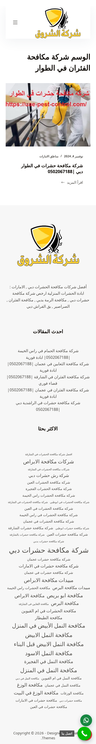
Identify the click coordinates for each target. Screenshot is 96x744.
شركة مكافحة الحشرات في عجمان (48, 521)
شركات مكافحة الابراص (48, 461)
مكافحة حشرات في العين (48, 706)
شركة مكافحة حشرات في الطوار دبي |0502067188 (52, 168)
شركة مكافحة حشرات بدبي (48, 541)
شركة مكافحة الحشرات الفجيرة (49, 488)
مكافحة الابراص (30, 595)
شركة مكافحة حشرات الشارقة (30, 528)
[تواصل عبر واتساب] (86, 720)
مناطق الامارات (48, 156)
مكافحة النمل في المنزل (48, 670)
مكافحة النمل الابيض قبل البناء (49, 644)
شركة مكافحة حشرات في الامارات (49, 566)
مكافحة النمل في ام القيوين (61, 678)
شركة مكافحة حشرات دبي (49, 550)
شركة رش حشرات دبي (49, 475)
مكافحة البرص (65, 603)
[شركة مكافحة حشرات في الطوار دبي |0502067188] (48, 114)
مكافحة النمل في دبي (27, 678)
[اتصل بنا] (84, 733)
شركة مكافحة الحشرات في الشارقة (28, 502)
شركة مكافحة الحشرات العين (48, 482)
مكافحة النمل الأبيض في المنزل (48, 625)
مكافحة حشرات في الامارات (36, 700)
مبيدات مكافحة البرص (71, 587)
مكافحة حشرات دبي (70, 700)
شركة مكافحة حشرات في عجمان (48, 572)
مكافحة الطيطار (48, 617)
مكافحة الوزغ (30, 685)
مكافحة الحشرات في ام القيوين (48, 611)
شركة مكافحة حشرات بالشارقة (27, 534)
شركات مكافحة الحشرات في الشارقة (48, 469)
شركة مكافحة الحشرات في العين (48, 508)
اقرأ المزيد (72, 182)
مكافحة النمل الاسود (48, 653)
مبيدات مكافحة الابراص (48, 580)
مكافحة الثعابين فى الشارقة (34, 604)
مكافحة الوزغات (72, 693)
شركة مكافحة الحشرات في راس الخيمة (48, 514)
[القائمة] (15, 22)
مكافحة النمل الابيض (48, 635)
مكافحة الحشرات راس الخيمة (28, 587)
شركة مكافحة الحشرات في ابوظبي (69, 502)
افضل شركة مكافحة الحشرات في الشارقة (48, 454)
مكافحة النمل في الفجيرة (48, 661)
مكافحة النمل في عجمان (62, 685)
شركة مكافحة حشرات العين (67, 534)
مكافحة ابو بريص (65, 595)
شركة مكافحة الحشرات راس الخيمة (48, 495)
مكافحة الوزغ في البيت (36, 693)
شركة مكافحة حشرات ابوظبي (72, 528)
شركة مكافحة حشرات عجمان (48, 559)
